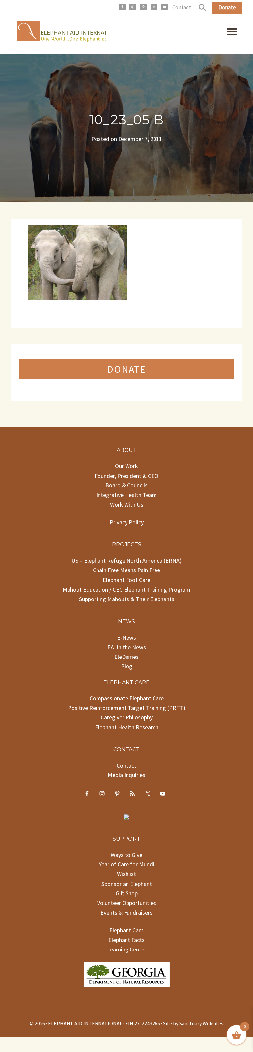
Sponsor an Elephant (126, 884)
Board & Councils (126, 485)
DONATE (126, 369)
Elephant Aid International (59, 32)
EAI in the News (126, 647)
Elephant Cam (126, 930)
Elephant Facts (126, 940)
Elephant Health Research (126, 727)
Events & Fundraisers (126, 912)
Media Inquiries (126, 775)
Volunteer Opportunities (126, 903)
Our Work (126, 466)
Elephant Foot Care (126, 580)
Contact (181, 7)
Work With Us (126, 504)
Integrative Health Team (126, 495)
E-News (126, 637)
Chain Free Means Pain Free (126, 570)
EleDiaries (126, 656)
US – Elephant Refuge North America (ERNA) (126, 560)
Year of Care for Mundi (126, 864)
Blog (126, 666)
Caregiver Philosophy (127, 717)
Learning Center (126, 949)
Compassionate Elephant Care (127, 698)
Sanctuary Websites (201, 1023)
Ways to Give (126, 855)
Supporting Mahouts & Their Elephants (126, 599)
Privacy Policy (127, 522)
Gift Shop (127, 893)
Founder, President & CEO (126, 476)
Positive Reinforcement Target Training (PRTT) (126, 708)
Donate (227, 7)
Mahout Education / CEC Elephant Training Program (126, 589)
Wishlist (126, 874)
